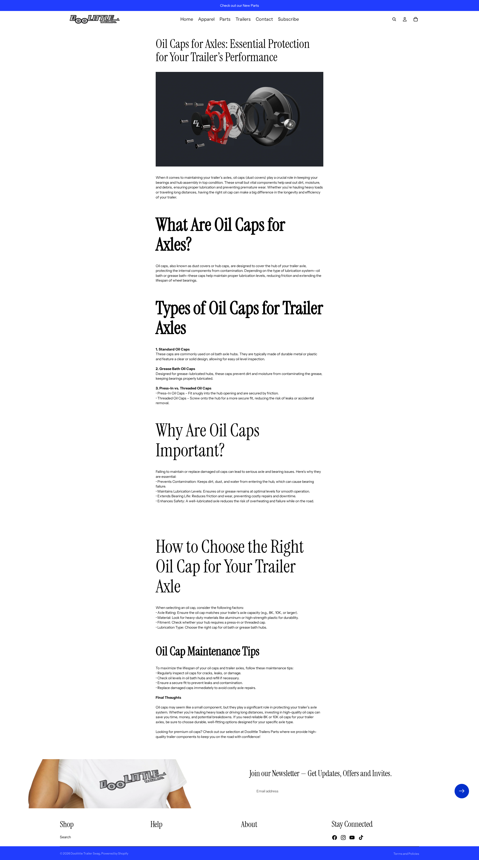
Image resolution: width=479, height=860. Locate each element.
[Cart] (415, 19)
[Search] (394, 19)
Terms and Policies (406, 854)
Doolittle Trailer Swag (85, 853)
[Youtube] (352, 838)
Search (65, 837)
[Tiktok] (361, 838)
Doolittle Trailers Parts (261, 731)
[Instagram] (343, 838)
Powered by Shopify (114, 853)
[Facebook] (335, 838)
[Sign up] (462, 791)
